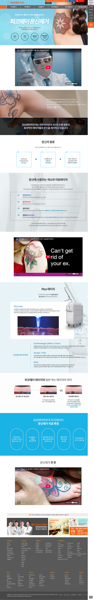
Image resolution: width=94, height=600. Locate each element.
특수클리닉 (27, 6)
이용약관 (79, 594)
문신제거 (23, 546)
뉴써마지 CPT (60, 555)
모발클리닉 (41, 6)
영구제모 (23, 560)
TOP (91, 597)
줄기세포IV (23, 555)
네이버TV (48, 3)
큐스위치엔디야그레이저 (81, 553)
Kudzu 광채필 (20, 580)
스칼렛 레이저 (70, 546)
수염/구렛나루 (48, 546)
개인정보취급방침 (86, 594)
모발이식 (37, 546)
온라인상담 (91, 6)
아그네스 (59, 553)
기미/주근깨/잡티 (10, 552)
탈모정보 (37, 543)
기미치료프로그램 (10, 557)
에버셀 (19, 578)
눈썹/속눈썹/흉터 (48, 545)
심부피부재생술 (21, 576)
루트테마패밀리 (91, 25)
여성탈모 (37, 548)
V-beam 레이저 (70, 543)
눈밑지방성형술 (24, 545)
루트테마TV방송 (68, 578)
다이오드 (78, 552)
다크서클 (8, 545)
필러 (8, 580)
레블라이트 (60, 557)
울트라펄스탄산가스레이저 (62, 559)
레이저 (19, 582)
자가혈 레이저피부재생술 (26, 548)
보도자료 (66, 574)
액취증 (22, 562)
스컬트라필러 (9, 578)
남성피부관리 (41, 585)
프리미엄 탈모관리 (39, 552)
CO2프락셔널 (69, 552)
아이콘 (59, 543)
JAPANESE (91, 2)
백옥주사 (8, 574)
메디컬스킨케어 (83, 6)
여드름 (8, 543)
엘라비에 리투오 (21, 585)
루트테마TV (91, 18)
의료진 (80, 576)
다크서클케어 (41, 580)
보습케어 (41, 574)
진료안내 (80, 578)
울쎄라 (78, 550)
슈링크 (59, 550)
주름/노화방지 (9, 550)
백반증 (22, 566)
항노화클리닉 (68, 6)
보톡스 (22, 553)
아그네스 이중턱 (24, 543)
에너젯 (78, 545)
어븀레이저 (69, 555)
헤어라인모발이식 (48, 550)
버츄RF (78, 543)
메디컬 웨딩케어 (32, 583)
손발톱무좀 (9, 559)
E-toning (59, 548)
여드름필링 (31, 582)
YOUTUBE (91, 15)
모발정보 (37, 545)
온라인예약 (91, 9)
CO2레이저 (69, 557)
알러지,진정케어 (42, 576)
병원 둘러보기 (81, 582)
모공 (8, 546)
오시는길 (90, 20)
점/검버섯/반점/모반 (10, 553)
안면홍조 (23, 552)
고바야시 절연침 (24, 550)
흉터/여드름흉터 (10, 548)
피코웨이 (59, 552)
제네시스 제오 (60, 546)
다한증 (22, 564)
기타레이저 (79, 555)
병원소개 (48, 1)
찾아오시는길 (66, 594)
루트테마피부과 (16, 2)
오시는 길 (81, 583)
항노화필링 (31, 580)
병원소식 (80, 580)
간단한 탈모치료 (48, 543)
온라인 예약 (52, 578)
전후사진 (90, 12)
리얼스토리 (67, 582)
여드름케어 (41, 578)
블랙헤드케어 (41, 582)
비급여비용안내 (73, 594)
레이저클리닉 (55, 6)
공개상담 (52, 574)
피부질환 (8, 555)
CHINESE (91, 1)
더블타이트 (79, 548)
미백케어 (30, 587)
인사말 (80, 574)
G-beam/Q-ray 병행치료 (11, 583)
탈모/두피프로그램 (39, 550)
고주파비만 (23, 559)
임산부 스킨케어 (32, 585)
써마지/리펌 (9, 582)
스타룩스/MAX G (61, 545)
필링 (8, 585)
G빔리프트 (69, 548)
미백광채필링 (31, 578)
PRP (19, 574)
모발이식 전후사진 (48, 552)
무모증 (46, 548)
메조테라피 (23, 557)
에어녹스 (69, 545)
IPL (68, 550)
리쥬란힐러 (20, 583)
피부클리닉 (14, 6)
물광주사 (8, 576)
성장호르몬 (9, 587)
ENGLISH (91, 4)
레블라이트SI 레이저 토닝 (72, 553)
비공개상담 (52, 576)
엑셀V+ (78, 546)
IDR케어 (40, 583)
